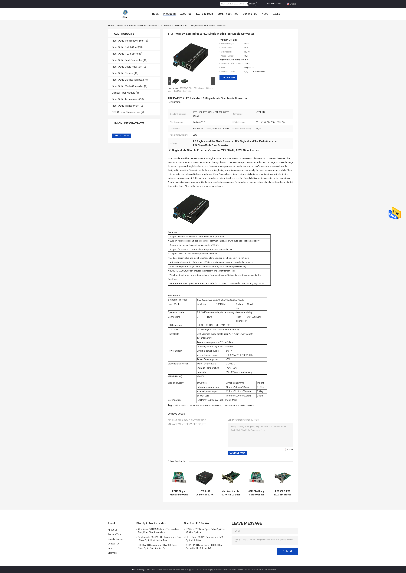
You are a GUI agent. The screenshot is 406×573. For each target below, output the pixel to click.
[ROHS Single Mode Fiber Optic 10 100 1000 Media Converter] (179, 477)
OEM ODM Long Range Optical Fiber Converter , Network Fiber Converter (256, 493)
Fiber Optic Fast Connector (127, 60)
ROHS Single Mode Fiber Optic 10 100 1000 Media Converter (179, 493)
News (265, 14)
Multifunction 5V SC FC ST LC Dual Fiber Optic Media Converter (230, 493)
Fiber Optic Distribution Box (127, 79)
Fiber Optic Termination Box (127, 40)
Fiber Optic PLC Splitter (125, 53)
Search (252, 4)
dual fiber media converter (184, 405)
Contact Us (250, 14)
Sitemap (112, 553)
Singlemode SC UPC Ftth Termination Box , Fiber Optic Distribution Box (159, 539)
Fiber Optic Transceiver (125, 105)
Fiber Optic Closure (122, 73)
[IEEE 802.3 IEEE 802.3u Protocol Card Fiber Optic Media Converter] (282, 477)
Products (169, 14)
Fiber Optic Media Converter (143, 25)
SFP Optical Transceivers (126, 112)
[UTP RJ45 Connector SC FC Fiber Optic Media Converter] (204, 477)
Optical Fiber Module (123, 92)
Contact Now (228, 77)
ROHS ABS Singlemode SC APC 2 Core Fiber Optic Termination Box (157, 547)
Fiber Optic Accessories (125, 99)
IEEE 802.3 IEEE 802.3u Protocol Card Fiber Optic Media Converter (282, 493)
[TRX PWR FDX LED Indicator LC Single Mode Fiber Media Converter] (190, 57)
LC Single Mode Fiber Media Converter (238, 405)
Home (155, 14)
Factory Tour (204, 14)
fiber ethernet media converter (208, 405)
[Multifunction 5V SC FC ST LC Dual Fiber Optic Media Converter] (230, 477)
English (293, 4)
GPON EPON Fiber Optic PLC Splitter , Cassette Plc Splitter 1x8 (204, 547)
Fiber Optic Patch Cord (125, 47)
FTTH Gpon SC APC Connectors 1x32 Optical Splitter (204, 539)
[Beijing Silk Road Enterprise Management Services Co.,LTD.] (125, 14)
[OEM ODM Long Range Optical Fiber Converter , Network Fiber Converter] (256, 477)
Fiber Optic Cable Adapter (126, 66)
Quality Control (228, 14)
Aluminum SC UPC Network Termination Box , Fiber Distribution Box (158, 531)
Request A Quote (274, 4)
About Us (185, 14)
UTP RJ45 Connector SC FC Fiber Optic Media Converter (204, 493)
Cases (276, 14)
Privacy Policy (138, 570)
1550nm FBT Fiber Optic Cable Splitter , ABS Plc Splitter (206, 531)
